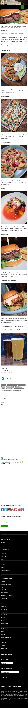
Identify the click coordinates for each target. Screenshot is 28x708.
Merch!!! (3, 542)
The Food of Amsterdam (6, 595)
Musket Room (4, 606)
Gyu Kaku (3, 634)
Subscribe (4, 526)
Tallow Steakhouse (5, 570)
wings (19, 390)
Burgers (8, 26)
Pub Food (7, 27)
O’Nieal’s (3, 631)
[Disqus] (14, 431)
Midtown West (19, 26)
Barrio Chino (4, 397)
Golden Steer (4, 612)
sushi (8, 390)
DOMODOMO (4, 609)
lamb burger (10, 388)
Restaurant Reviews (16, 27)
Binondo (3, 645)
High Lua (3, 628)
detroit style (19, 386)
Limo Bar (3, 564)
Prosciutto (3, 553)
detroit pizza (10, 386)
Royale (2, 567)
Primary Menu (26, 7)
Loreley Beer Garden (6, 637)
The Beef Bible (4, 544)
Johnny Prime (13, 33)
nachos (16, 388)
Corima (2, 575)
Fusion (13, 26)
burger (3, 384)
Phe (2, 562)
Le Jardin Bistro (4, 589)
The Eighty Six (4, 617)
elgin (3, 388)
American (3, 26)
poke (3, 390)
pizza (22, 388)
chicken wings (21, 384)
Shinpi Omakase (4, 615)
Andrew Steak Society (6, 584)
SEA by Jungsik (4, 623)
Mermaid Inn (4, 598)
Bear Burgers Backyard (6, 578)
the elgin (13, 390)
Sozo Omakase (4, 592)
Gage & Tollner (4, 587)
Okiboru (3, 620)
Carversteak (4, 603)
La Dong (3, 559)
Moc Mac (3, 640)
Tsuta (3, 403)
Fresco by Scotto (5, 601)
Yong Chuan (4, 648)
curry (3, 386)
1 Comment (21, 33)
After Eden (3, 556)
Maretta (3, 581)
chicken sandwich (12, 384)
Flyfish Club (4, 573)
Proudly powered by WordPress (7, 706)
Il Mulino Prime (4, 642)
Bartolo (2, 626)
